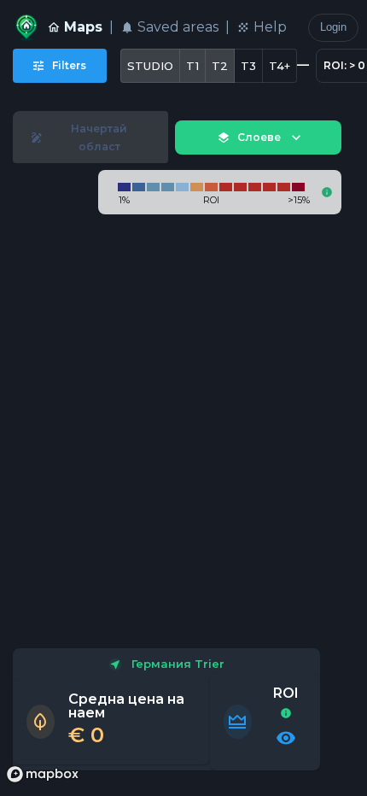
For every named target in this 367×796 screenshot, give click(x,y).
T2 (220, 66)
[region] (183, 443)
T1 (192, 66)
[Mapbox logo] (42, 774)
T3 (248, 66)
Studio (150, 66)
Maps (83, 27)
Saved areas (177, 27)
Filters (69, 65)
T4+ (279, 66)
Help (270, 27)
